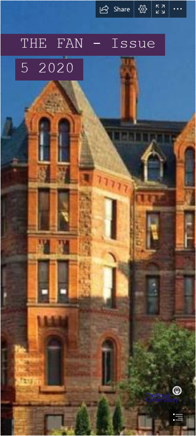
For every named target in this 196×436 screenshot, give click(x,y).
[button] (115, 9)
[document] (98, 218)
